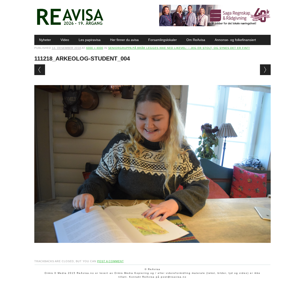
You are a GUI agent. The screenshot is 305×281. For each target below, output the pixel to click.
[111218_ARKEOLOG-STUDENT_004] (152, 247)
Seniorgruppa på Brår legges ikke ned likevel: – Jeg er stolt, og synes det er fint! (179, 47)
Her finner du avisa (124, 40)
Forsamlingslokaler (162, 40)
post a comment (110, 261)
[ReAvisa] (70, 25)
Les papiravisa (90, 40)
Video (65, 40)
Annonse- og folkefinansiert (235, 40)
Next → (265, 69)
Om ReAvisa (195, 40)
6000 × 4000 (94, 47)
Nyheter (45, 40)
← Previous (39, 69)
